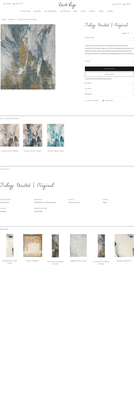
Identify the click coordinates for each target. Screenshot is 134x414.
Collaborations (50, 11)
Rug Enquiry (109, 74)
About (83, 11)
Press (75, 11)
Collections (25, 11)
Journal (110, 11)
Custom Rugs (65, 11)
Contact (92, 11)
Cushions (37, 11)
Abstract (11, 19)
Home (4, 19)
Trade (101, 11)
